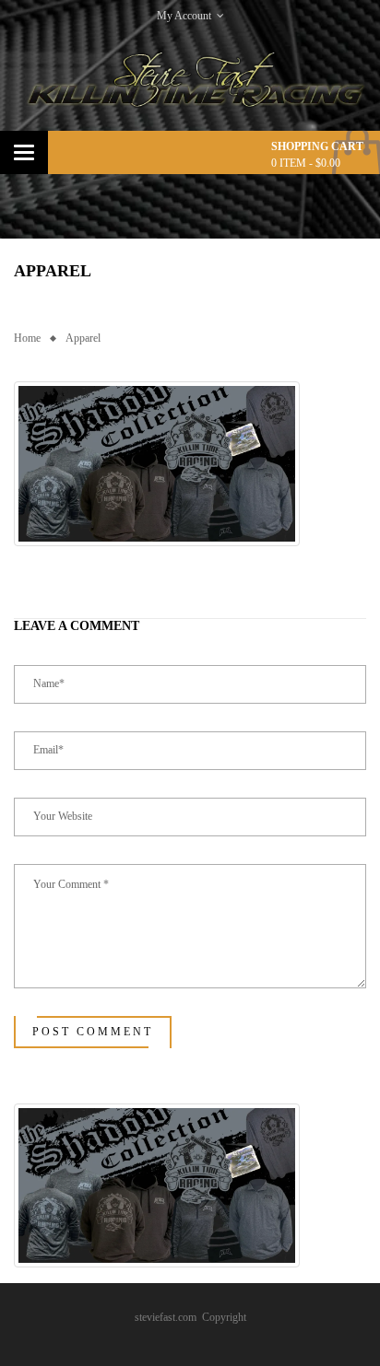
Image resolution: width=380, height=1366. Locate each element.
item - (305, 163)
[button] (156, 464)
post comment (92, 1031)
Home (27, 338)
